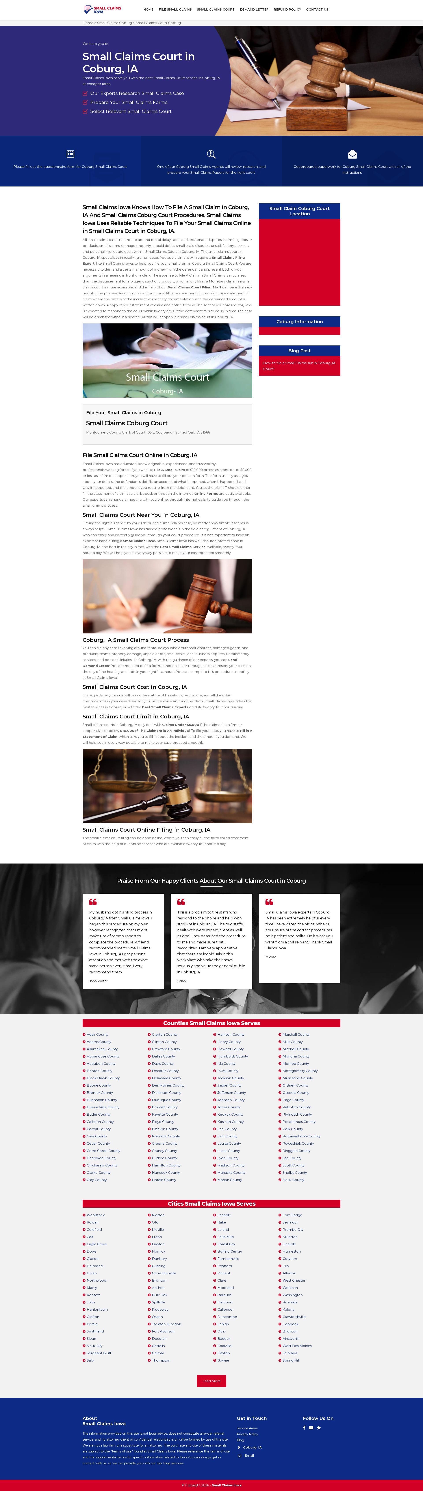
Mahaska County (231, 1172)
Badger (223, 1338)
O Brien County (295, 1085)
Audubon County (101, 1063)
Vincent (223, 1273)
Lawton (158, 1244)
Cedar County (98, 1143)
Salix (90, 1360)
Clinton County (164, 1042)
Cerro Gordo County (103, 1151)
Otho (221, 1331)
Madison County (230, 1165)
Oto (155, 1222)
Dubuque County (166, 1100)
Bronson (159, 1280)
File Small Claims (175, 9)
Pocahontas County (299, 1122)
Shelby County (295, 1172)
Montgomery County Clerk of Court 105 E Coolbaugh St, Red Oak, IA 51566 (148, 432)
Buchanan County (102, 1100)
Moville (158, 1229)
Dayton (223, 1353)
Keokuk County (230, 1114)
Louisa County (229, 1143)
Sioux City (94, 1346)
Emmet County (165, 1107)
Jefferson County (231, 1093)
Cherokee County (101, 1158)
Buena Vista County (103, 1107)
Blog (240, 1440)
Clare (221, 1280)
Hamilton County (166, 1165)
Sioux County (293, 1180)
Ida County (226, 1063)
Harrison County (230, 1034)
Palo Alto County (297, 1107)
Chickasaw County (102, 1165)
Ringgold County (296, 1151)
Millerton (290, 1237)
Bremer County (100, 1093)
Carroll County (99, 1129)
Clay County (97, 1180)
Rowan (92, 1222)
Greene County (164, 1143)
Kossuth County (230, 1122)
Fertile (92, 1324)
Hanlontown (97, 1309)
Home (148, 9)
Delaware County (166, 1078)
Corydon (290, 1259)
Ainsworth (291, 1338)
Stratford (224, 1266)
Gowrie (223, 1360)
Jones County (228, 1107)
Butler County (98, 1114)
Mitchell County (296, 1049)
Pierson (158, 1215)
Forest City (226, 1244)
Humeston (292, 1251)
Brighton (290, 1331)
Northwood (96, 1280)
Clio (286, 1266)
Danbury (159, 1259)
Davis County (163, 1063)
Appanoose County (103, 1056)
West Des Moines (297, 1346)
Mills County (293, 1042)
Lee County (227, 1129)
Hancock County (166, 1172)
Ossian (157, 1317)
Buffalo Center (229, 1251)
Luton (157, 1237)
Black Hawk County (103, 1078)
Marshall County (296, 1034)
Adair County (97, 1034)
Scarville (224, 1215)
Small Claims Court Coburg (158, 23)
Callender (225, 1309)
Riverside (290, 1302)
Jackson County (230, 1078)
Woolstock (96, 1215)
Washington (293, 1295)
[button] (209, 999)
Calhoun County (100, 1122)
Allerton (289, 1273)
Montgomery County (300, 1071)
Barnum (224, 1295)
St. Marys (290, 1353)
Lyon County (227, 1158)
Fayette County (165, 1114)
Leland (223, 1229)
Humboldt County (232, 1056)
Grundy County (164, 1151)
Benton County (99, 1071)
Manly (92, 1288)
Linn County (227, 1136)
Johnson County (231, 1100)
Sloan (91, 1338)
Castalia (158, 1346)
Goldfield (94, 1229)
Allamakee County (102, 1049)
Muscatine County (298, 1078)
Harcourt (225, 1302)
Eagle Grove (97, 1244)
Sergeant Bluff (99, 1353)
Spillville (158, 1302)
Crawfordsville (294, 1317)
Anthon (158, 1288)
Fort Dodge (292, 1215)
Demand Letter (254, 9)
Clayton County (165, 1034)
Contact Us (317, 9)
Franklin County (165, 1129)
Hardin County (164, 1180)
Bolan (92, 1273)
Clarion (92, 1259)
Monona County (296, 1056)
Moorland (225, 1288)
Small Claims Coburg (114, 23)
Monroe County (296, 1063)
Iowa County (227, 1071)
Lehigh (223, 1324)
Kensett (93, 1295)
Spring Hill (291, 1360)
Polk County (293, 1129)
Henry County (229, 1042)
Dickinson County (166, 1093)
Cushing (158, 1266)
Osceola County (296, 1093)
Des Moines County (168, 1085)
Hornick (158, 1251)
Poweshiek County (298, 1143)
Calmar (158, 1353)
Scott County (293, 1165)
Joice (91, 1302)
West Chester (294, 1280)
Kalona (288, 1309)
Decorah (159, 1338)
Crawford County (166, 1049)
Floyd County (163, 1122)
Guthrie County (164, 1158)
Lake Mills (225, 1237)
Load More (211, 1381)
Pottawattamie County (302, 1136)
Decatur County (165, 1071)
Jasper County (229, 1085)
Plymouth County (297, 1114)
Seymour (290, 1222)
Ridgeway (160, 1309)
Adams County (99, 1042)
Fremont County (166, 1136)
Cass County (97, 1136)
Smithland (95, 1331)
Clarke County (98, 1172)
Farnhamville (228, 1259)
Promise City (293, 1229)
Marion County (229, 1180)
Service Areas (247, 1428)
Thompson (161, 1360)
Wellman (290, 1288)
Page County (293, 1100)
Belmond (95, 1266)
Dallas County (163, 1056)
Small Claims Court (216, 9)
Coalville (224, 1346)
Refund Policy (287, 9)
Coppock (290, 1324)
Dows (91, 1251)
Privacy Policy (247, 1434)
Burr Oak (159, 1295)
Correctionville (164, 1273)
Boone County (99, 1085)
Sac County (292, 1158)
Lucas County (228, 1151)
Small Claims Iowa (226, 1485)
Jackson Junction (166, 1324)
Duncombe (227, 1317)
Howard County (230, 1049)
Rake (221, 1222)
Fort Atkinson (163, 1331)
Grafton (93, 1317)
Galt (90, 1237)
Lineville (289, 1244)
